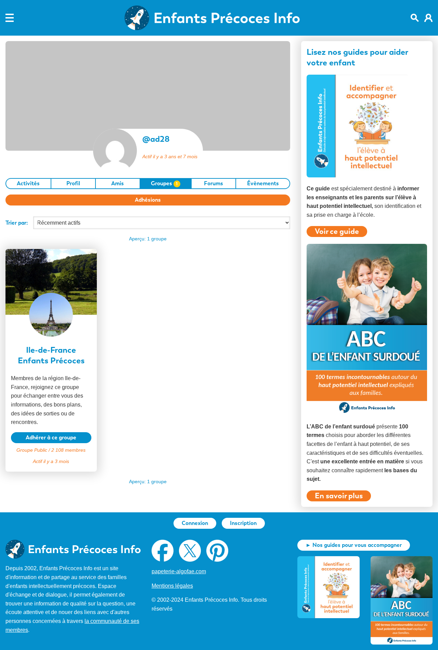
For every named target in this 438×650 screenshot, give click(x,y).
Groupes (164, 183)
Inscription (243, 523)
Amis (117, 183)
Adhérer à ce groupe (51, 437)
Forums (213, 183)
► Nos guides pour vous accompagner (354, 545)
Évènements (263, 183)
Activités (28, 183)
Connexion (195, 523)
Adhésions (148, 199)
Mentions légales (172, 586)
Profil (73, 183)
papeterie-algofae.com (179, 571)
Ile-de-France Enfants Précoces (51, 355)
